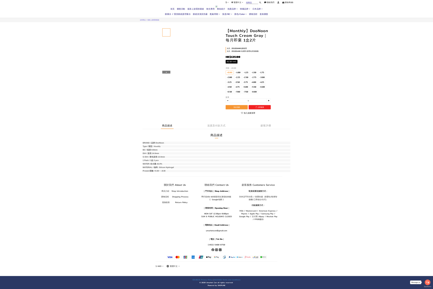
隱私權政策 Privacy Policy (202, 279)
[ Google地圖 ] (216, 199)
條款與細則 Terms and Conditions (227, 279)
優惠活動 (181, 8)
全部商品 (143, 20)
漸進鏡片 (221, 8)
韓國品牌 (244, 8)
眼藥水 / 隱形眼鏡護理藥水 (178, 14)
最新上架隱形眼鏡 (195, 8)
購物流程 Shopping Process (174, 196)
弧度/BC (226, 14)
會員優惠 (264, 14)
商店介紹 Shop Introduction (174, 191)
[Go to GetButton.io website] (427, 286)
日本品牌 (256, 8)
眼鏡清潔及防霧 (200, 14)
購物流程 (253, 14)
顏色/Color (239, 14)
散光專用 (210, 8)
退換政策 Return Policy (175, 202)
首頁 (172, 8)
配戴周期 (214, 14)
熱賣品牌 (232, 8)
